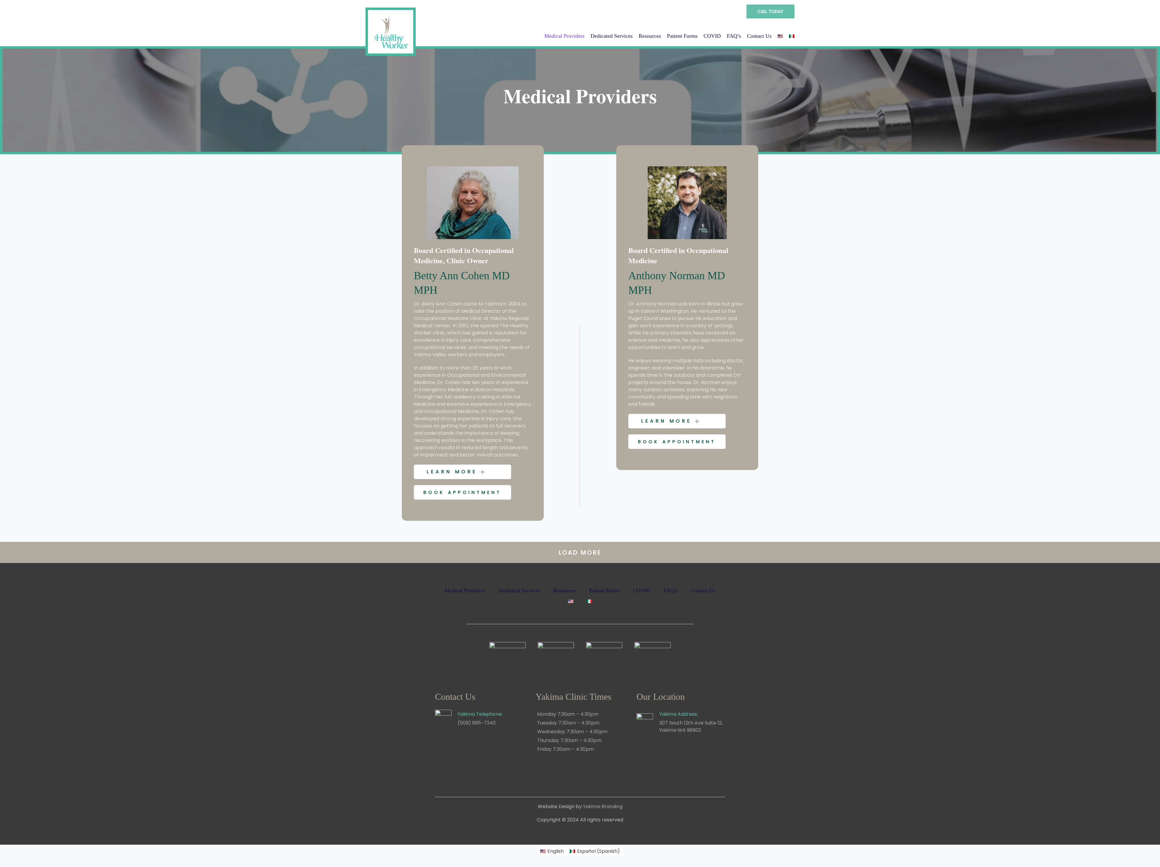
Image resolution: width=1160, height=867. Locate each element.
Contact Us (759, 36)
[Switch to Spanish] (791, 36)
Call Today (770, 11)
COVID (712, 36)
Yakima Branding (603, 806)
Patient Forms (682, 36)
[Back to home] (391, 29)
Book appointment (462, 492)
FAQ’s (734, 36)
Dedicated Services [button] (612, 36)
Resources (650, 36)
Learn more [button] (454, 471)
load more (580, 552)
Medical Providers (564, 36)
